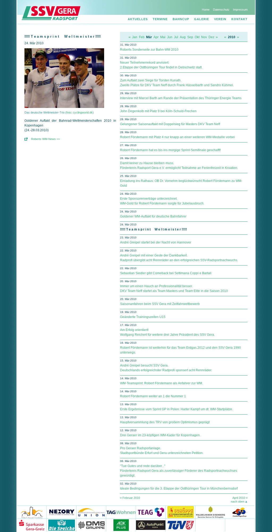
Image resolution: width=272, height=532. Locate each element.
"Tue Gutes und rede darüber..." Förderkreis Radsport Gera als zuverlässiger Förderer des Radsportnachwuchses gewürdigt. (178, 470)
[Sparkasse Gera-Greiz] (32, 524)
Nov (204, 37)
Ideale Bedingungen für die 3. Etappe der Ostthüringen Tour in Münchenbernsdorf (179, 488)
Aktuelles (138, 19)
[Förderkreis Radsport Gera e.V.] (240, 524)
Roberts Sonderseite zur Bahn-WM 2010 (149, 49)
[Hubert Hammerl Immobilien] (32, 511)
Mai (162, 37)
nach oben (237, 501)
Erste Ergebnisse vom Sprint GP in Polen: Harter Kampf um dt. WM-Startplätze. (176, 409)
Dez (211, 37)
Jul (176, 37)
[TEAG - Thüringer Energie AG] (151, 511)
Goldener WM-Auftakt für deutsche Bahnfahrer (153, 216)
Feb (141, 37)
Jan (134, 37)
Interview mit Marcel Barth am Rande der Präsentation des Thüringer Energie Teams (180, 98)
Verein (220, 19)
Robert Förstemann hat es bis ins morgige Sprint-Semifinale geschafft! (170, 150)
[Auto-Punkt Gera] (151, 524)
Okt (197, 37)
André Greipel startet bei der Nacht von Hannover (155, 242)
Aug (183, 37)
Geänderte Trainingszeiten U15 (142, 317)
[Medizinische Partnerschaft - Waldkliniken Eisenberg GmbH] (210, 511)
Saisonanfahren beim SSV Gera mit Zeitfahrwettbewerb (160, 304)
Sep (190, 37)
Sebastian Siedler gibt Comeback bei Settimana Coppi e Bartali (165, 273)
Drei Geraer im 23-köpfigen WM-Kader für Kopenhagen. (160, 435)
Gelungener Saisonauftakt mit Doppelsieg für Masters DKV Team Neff (170, 124)
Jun (169, 37)
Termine (160, 19)
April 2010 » (240, 497)
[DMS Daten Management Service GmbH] (91, 524)
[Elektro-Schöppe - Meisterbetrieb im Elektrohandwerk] (181, 511)
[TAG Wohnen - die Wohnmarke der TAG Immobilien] (121, 511)
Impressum (240, 9)
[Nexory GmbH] (61, 511)
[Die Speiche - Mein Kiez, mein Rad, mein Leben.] (61, 524)
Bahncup (181, 19)
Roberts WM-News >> (45, 139)
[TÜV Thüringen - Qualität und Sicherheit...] (181, 524)
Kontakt (239, 19)
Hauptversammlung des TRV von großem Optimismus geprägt (165, 422)
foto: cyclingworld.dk (79, 112)
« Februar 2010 (130, 497)
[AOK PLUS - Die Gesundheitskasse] (121, 524)
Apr (156, 37)
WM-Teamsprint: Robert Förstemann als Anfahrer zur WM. (161, 383)
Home (206, 9)
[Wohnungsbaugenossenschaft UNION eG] (91, 511)
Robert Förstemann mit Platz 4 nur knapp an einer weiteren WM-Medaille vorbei (177, 137)
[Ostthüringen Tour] (239, 511)
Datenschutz (221, 9)
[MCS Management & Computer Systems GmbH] (210, 524)
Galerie (201, 19)
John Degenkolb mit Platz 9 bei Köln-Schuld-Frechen (158, 111)
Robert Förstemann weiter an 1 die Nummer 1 (153, 396)
